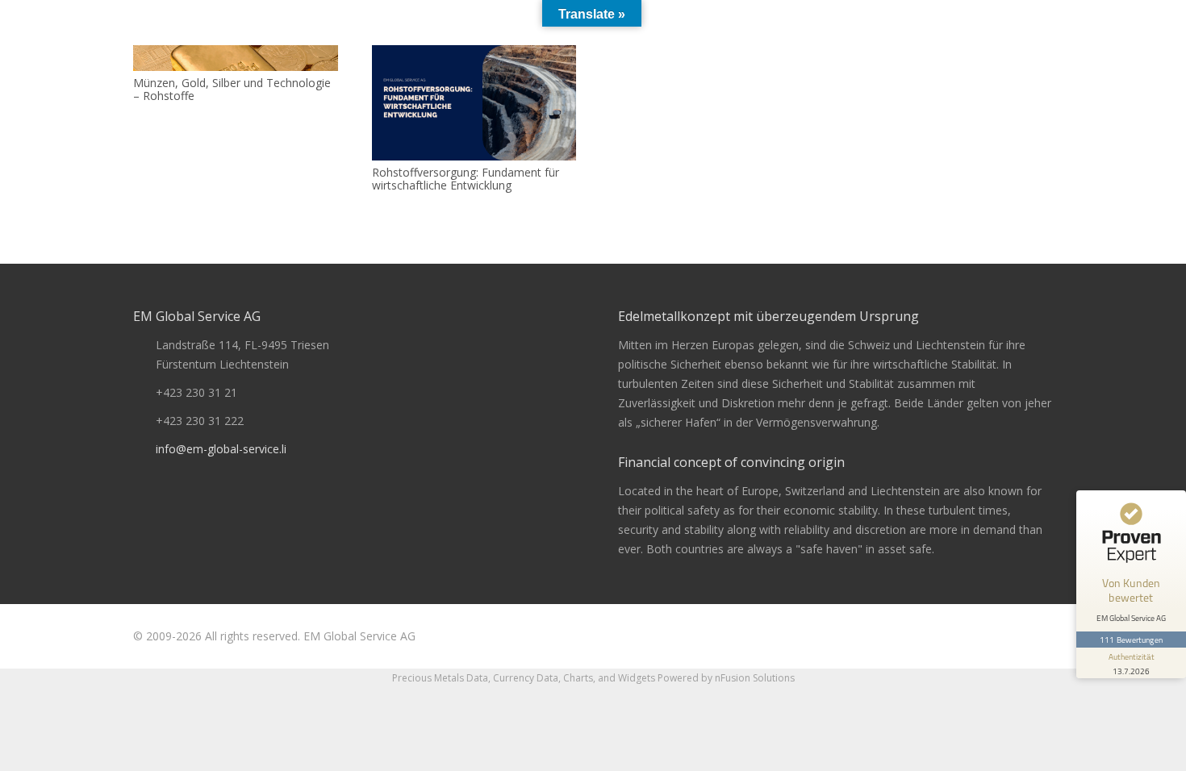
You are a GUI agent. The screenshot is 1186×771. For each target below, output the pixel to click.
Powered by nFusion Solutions (726, 678)
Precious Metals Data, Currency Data (475, 678)
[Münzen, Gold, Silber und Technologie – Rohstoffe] (235, 58)
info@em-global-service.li (221, 448)
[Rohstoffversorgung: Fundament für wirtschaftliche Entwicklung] (474, 102)
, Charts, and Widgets (606, 678)
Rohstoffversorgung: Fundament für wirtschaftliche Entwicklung (465, 179)
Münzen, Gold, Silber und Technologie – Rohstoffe (232, 89)
